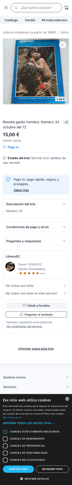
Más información (12, 417)
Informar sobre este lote (36, 349)
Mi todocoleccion (54, 20)
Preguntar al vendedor (39, 314)
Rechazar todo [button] (52, 469)
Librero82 (13, 256)
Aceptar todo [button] (18, 469)
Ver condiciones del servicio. (24, 326)
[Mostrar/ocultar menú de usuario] (5, 8)
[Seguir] (62, 44)
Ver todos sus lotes (19, 285)
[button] (36, 204)
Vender (30, 20)
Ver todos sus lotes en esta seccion (31, 293)
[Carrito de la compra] (66, 7)
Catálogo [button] (11, 20)
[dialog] (36, 439)
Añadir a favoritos (38, 305)
